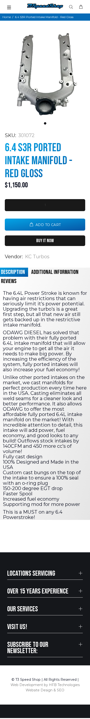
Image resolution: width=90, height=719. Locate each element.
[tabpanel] (45, 74)
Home (6, 17)
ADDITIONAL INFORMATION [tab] (54, 272)
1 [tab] (45, 123)
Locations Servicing (31, 573)
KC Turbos (37, 256)
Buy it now (45, 241)
